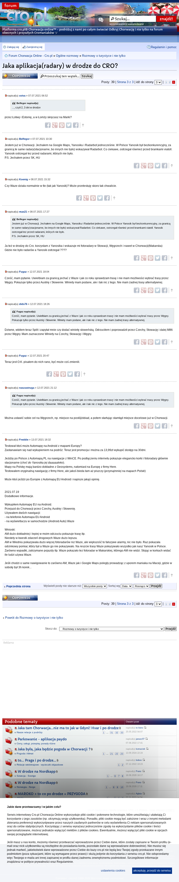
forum (10, 5)
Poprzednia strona (18, 586)
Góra (83, 125)
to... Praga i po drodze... (37, 760)
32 (116, 732)
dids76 (23, 304)
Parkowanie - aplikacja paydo (42, 739)
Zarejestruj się (34, 47)
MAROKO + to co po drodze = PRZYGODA (52, 794)
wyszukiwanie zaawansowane (127, 24)
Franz (138, 771)
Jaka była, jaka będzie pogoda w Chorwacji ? (54, 749)
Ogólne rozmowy (67, 55)
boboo (139, 760)
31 (111, 732)
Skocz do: (51, 628)
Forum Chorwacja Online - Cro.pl (30, 55)
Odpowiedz (11, 74)
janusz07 (140, 739)
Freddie (23, 439)
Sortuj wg (114, 586)
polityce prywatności (37, 861)
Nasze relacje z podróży (29, 732)
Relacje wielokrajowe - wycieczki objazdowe (40, 764)
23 (121, 753)
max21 (23, 211)
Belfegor (24, 138)
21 (111, 753)
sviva (22, 95)
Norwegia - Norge (26, 787)
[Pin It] (62, 125)
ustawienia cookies (113, 870)
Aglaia (139, 793)
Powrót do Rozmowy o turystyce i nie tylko (34, 617)
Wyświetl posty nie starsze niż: (63, 586)
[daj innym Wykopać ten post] (76, 125)
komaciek (140, 749)
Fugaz (23, 271)
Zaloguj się (13, 47)
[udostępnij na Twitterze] (69, 125)
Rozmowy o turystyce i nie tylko (103, 55)
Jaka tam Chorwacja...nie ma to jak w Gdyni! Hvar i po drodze (68, 728)
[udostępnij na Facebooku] (48, 125)
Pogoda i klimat (25, 753)
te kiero (139, 728)
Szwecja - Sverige (26, 776)
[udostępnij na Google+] (55, 125)
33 (121, 732)
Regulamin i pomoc (164, 47)
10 (121, 787)
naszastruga (26, 387)
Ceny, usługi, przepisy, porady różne (36, 743)
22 (116, 753)
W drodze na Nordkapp (36, 771)
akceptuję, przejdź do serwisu (152, 870)
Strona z (125, 82)
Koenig (23, 179)
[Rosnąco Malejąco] (148, 586)
